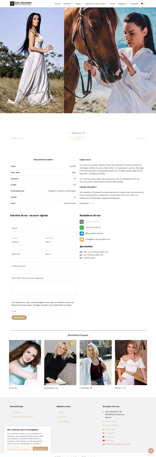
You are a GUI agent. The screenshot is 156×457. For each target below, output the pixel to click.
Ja (15, 311)
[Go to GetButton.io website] (151, 455)
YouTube (109, 440)
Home (57, 4)
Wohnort (16, 254)
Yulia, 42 (140, 138)
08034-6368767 (92, 222)
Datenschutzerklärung (22, 417)
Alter (48, 242)
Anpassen (12, 449)
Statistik (61, 417)
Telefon (15, 242)
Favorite (77, 138)
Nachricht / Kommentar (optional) (27, 278)
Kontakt (134, 4)
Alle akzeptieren (40, 449)
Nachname (49, 238)
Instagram (110, 433)
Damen (67, 4)
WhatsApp (110, 429)
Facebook (109, 437)
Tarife (112, 4)
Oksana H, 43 (18, 138)
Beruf (48, 254)
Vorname (14, 238)
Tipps (78, 4)
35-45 (91, 203)
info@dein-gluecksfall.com (117, 444)
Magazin (122, 4)
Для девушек (64, 421)
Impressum (17, 412)
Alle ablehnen (25, 449)
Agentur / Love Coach (95, 4)
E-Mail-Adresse (18, 266)
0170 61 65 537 (111, 422)
